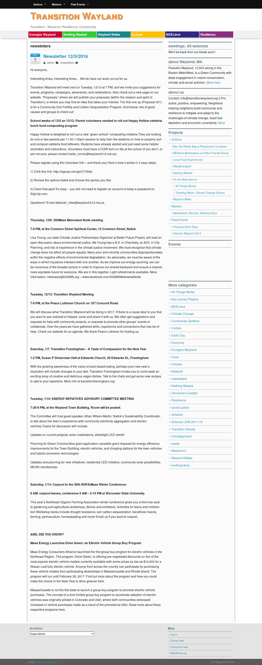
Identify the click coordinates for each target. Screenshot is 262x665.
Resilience (208, 34)
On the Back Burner (185, 179)
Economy (177, 342)
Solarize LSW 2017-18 (186, 422)
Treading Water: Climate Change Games (200, 193)
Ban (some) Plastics (185, 299)
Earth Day (178, 335)
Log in (174, 634)
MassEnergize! (182, 166)
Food (175, 357)
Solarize (177, 414)
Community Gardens (185, 321)
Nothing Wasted (75, 34)
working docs (180, 465)
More (221, 122)
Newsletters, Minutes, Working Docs (195, 213)
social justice (180, 407)
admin (50, 62)
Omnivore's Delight (184, 393)
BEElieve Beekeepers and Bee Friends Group (201, 153)
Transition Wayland (76, 15)
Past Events (78, 4)
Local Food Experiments (188, 160)
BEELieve (173, 34)
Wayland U (178, 450)
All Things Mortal (185, 186)
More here (213, 82)
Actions (37, 4)
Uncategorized (181, 436)
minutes (176, 364)
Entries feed (177, 640)
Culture (137, 34)
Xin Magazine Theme (223, 662)
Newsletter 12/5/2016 (65, 56)
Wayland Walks (109, 34)
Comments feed (179, 647)
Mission (56, 4)
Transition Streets (183, 429)
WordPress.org (179, 653)
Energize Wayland (42, 34)
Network (177, 371)
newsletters (67, 62)
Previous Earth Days (185, 227)
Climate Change (182, 313)
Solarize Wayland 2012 (187, 233)
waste (175, 443)
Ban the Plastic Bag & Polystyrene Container (200, 146)
